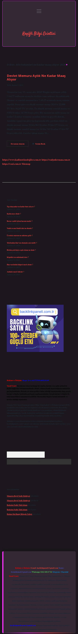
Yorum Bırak (40, 143)
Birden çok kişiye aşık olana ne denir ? (21, 250)
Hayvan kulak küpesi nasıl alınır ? (20, 264)
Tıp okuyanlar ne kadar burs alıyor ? (21, 206)
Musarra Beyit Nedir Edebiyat (18, 496)
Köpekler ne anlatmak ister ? (18, 257)
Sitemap (26, 163)
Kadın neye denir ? (14, 213)
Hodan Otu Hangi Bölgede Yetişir (19, 514)
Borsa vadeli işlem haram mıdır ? (20, 221)
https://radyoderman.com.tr (56, 159)
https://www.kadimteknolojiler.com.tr (21, 159)
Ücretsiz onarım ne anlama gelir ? (20, 235)
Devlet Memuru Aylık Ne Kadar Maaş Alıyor (36, 77)
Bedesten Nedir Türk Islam (17, 505)
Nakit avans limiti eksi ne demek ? (20, 228)
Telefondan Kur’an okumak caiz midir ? (22, 242)
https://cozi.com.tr (11, 163)
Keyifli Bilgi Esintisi (39, 34)
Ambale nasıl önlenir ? (15, 271)
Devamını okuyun (19, 144)
